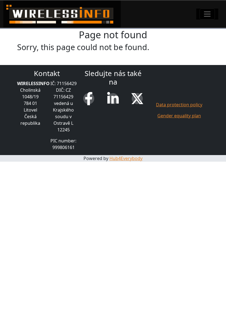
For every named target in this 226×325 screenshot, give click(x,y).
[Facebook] (88, 98)
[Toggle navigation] (207, 14)
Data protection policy (179, 105)
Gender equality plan (179, 116)
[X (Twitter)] (137, 98)
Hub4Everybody (125, 158)
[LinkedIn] (113, 98)
